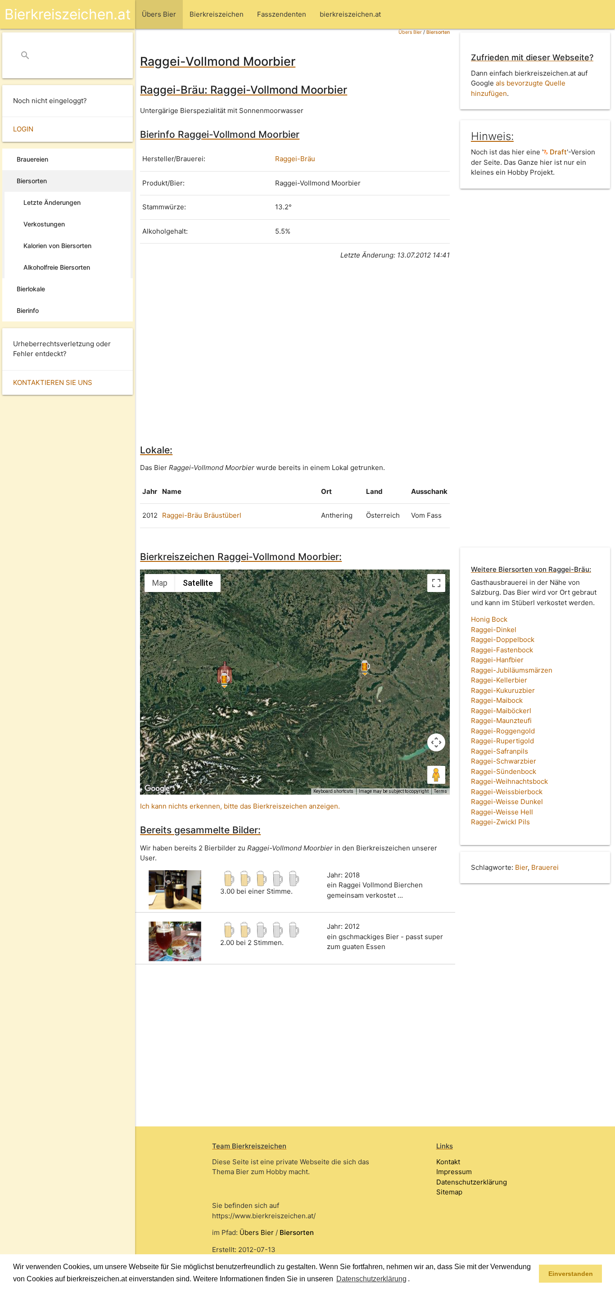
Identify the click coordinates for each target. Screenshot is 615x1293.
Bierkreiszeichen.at (68, 14)
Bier (521, 867)
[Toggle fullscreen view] (436, 583)
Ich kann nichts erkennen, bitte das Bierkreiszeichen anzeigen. (240, 806)
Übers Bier (410, 32)
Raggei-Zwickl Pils (500, 822)
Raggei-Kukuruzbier (503, 690)
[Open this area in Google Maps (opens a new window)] (157, 789)
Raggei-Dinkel (493, 629)
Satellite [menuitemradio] (198, 583)
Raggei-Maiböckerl (501, 710)
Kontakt (448, 1161)
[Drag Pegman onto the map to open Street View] (436, 775)
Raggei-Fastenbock (502, 650)
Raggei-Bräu (295, 158)
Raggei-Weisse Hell (502, 812)
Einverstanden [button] (570, 1273)
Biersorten (438, 32)
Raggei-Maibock (497, 700)
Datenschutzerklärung (471, 1182)
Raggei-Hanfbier (497, 660)
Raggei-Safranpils (499, 751)
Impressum (454, 1171)
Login (23, 129)
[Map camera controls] (436, 742)
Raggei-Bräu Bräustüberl (201, 515)
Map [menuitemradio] (159, 583)
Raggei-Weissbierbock (507, 791)
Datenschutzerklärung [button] (371, 1279)
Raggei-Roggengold (503, 731)
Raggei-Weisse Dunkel (507, 801)
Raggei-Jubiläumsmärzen (511, 670)
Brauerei (545, 867)
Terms (440, 791)
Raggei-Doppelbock (502, 639)
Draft (557, 152)
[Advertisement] (295, 351)
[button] (413, 1279)
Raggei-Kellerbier (499, 680)
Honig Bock (489, 619)
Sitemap (449, 1192)
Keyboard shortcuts (333, 791)
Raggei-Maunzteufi (501, 720)
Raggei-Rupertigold (502, 741)
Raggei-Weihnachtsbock (509, 781)
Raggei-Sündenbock (503, 771)
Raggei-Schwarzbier (503, 761)
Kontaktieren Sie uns (52, 382)
